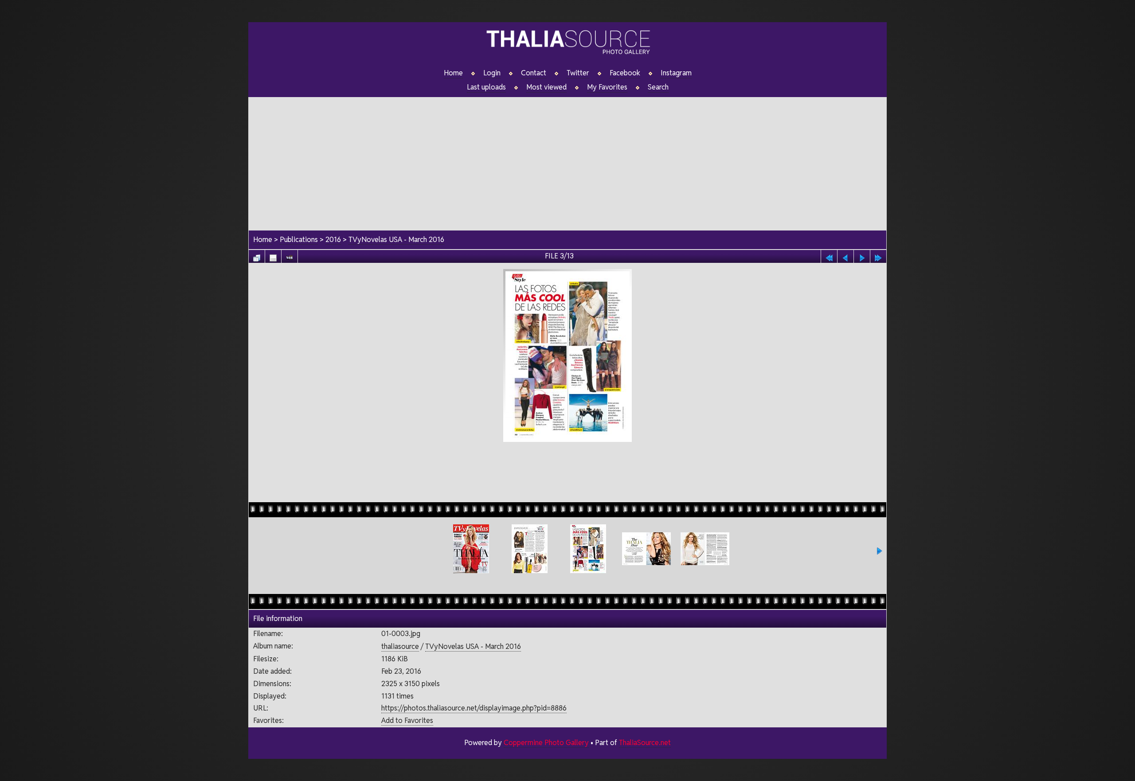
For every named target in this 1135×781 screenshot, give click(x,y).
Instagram (676, 73)
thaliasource (400, 646)
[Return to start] (829, 255)
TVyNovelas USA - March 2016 (396, 239)
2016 (333, 239)
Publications (299, 239)
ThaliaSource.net (645, 742)
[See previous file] (845, 255)
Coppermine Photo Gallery (546, 742)
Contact (533, 73)
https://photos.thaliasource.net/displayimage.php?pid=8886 (474, 708)
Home (453, 73)
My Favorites (607, 87)
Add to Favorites (407, 720)
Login (492, 73)
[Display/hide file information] (273, 255)
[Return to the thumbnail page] (256, 255)
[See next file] (861, 255)
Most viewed (546, 87)
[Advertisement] (567, 159)
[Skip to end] (878, 255)
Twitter (578, 73)
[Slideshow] (289, 255)
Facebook (625, 73)
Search (658, 87)
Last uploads (486, 87)
